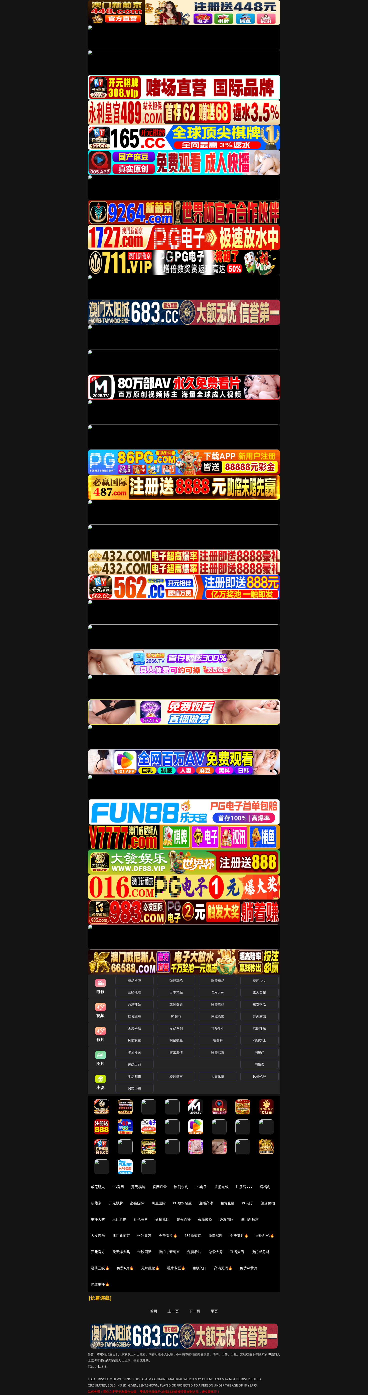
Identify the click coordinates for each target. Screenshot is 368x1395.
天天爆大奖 (121, 1251)
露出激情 (176, 1052)
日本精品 (176, 992)
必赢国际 (137, 1203)
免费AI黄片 (248, 1268)
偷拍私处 (162, 1219)
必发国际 (227, 1219)
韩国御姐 (176, 1004)
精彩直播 (228, 1203)
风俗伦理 (259, 1076)
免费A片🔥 (125, 1268)
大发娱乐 (98, 1235)
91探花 (176, 1016)
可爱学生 (218, 1028)
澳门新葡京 (250, 1219)
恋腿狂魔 (259, 1028)
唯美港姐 (218, 1004)
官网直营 (160, 1186)
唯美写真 (218, 1052)
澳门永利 (181, 1186)
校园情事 (176, 1076)
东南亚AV (259, 1004)
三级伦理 (134, 992)
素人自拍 (259, 992)
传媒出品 (134, 1064)
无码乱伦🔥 (265, 1235)
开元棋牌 (138, 1186)
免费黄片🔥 (239, 1235)
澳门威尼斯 (260, 1251)
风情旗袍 (134, 1040)
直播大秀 (237, 1251)
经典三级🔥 (100, 1268)
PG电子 (201, 1186)
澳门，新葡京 (169, 1251)
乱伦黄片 (141, 1219)
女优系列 (176, 1028)
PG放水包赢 (182, 1203)
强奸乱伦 (176, 980)
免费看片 (194, 1251)
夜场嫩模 (205, 1219)
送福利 (265, 1186)
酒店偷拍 (268, 1203)
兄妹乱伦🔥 (150, 1268)
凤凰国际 (159, 1203)
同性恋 (259, 1064)
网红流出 (218, 1016)
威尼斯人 (98, 1186)
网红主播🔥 (100, 1284)
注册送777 (244, 1186)
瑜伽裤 (218, 1040)
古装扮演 (134, 1028)
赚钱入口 (200, 1268)
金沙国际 (144, 1251)
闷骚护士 (259, 1040)
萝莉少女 (259, 980)
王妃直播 (119, 1219)
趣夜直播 (183, 1219)
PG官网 (118, 1186)
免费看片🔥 (168, 1235)
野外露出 (259, 1016)
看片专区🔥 (176, 1268)
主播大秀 (98, 1219)
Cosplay (218, 992)
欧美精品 (218, 980)
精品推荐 (134, 980)
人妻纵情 (218, 1076)
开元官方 (98, 1251)
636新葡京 (193, 1235)
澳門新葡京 (121, 1235)
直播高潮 (206, 1203)
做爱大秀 (216, 1251)
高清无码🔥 (223, 1268)
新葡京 (96, 1203)
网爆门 (259, 1052)
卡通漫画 (134, 1052)
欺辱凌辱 (134, 1016)
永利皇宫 (144, 1235)
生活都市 (134, 1076)
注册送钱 (222, 1186)
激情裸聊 (216, 1235)
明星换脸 (176, 1040)
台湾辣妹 (134, 1004)
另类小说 (134, 1088)
